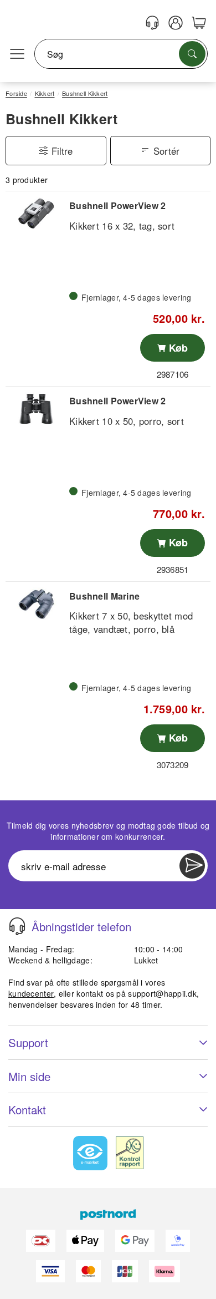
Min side (29, 1076)
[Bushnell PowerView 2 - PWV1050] (36, 408)
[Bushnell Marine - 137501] (36, 604)
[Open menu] (17, 54)
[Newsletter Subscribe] (192, 866)
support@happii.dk (162, 993)
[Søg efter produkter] (192, 54)
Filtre (62, 151)
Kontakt (27, 1110)
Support (28, 1042)
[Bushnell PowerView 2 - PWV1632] (36, 213)
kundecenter (31, 993)
